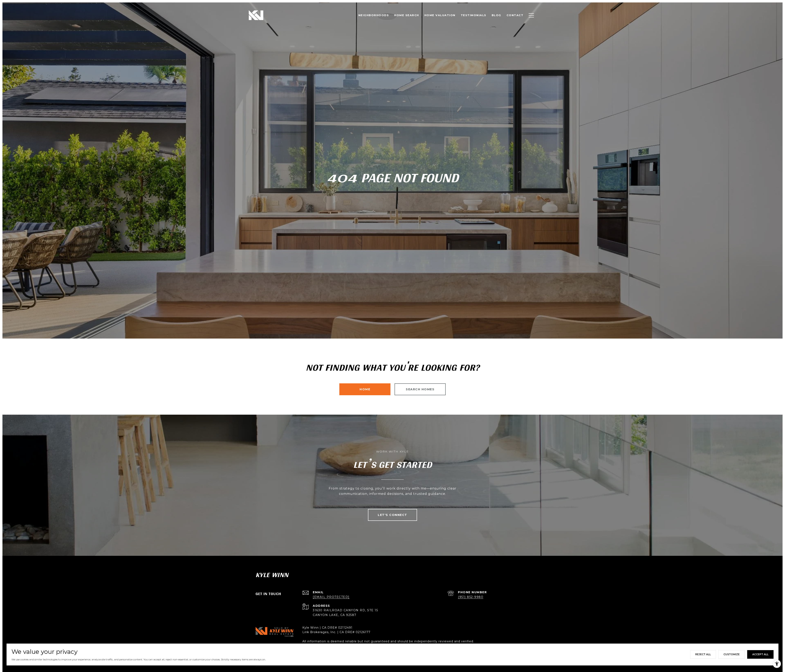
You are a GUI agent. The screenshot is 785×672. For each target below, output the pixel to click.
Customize (731, 654)
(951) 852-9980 (470, 597)
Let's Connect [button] (392, 515)
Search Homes (420, 389)
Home (365, 389)
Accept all (760, 654)
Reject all (703, 654)
